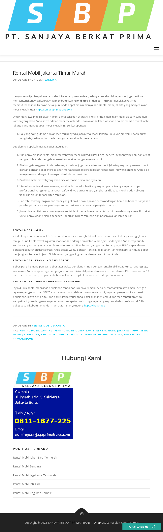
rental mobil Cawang (36, 330)
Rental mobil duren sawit (75, 330)
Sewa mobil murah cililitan (62, 334)
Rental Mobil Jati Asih (26, 484)
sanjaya (51, 79)
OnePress (100, 522)
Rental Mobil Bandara (27, 466)
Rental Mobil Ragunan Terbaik (32, 493)
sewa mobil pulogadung (103, 334)
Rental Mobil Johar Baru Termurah (35, 457)
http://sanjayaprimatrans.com (54, 109)
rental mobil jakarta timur (117, 330)
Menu (156, 47)
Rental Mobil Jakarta (48, 325)
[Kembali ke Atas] (82, 513)
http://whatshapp (94, 305)
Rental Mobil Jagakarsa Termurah (34, 475)
